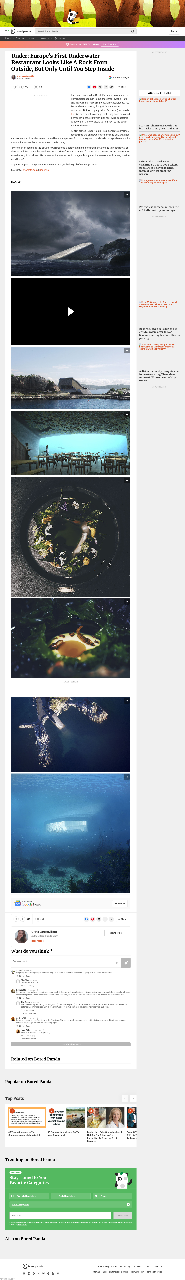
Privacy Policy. (22, 1224)
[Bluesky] (43, 1273)
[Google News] (58, 1273)
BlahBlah (25, 980)
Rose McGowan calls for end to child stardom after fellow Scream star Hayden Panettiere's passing (159, 333)
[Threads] (48, 1273)
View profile (116, 933)
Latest (31, 38)
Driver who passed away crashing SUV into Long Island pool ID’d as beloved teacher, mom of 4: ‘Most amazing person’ (158, 168)
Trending (20, 38)
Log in (174, 31)
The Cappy (25, 1002)
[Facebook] (24, 1273)
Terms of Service (154, 1272)
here (73, 114)
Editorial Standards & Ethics (115, 1272)
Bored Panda (33, 1266)
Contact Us (157, 1266)
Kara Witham (26, 1030)
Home (8, 38)
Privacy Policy (137, 1272)
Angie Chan (21, 1018)
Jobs (147, 1266)
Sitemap (96, 1272)
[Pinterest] (34, 1273)
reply (28, 976)
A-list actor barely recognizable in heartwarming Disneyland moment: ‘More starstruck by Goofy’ (159, 376)
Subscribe (123, 1215)
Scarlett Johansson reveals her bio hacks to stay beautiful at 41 (158, 127)
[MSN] (53, 1273)
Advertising (125, 1266)
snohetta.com (30, 170)
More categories (20, 1204)
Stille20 (19, 970)
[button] (125, 1098)
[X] (39, 1273)
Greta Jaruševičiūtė (25, 76)
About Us (138, 1266)
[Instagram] (29, 1273)
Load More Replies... (29, 1013)
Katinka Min (21, 990)
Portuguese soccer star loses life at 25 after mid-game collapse (159, 209)
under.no (44, 170)
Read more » (37, 941)
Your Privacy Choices (107, 1266)
